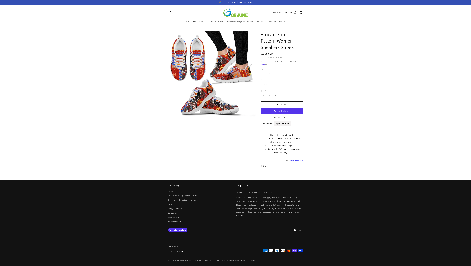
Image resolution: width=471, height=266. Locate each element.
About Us (171, 191)
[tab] (282, 123)
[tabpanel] (282, 142)
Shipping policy (234, 260)
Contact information (248, 260)
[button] (170, 12)
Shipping (264, 57)
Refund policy (197, 260)
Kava (301, 160)
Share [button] (265, 166)
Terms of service (174, 221)
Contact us (172, 213)
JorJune (175, 260)
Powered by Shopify (184, 260)
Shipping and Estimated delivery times (183, 200)
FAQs (170, 204)
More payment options (281, 117)
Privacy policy (209, 260)
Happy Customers (175, 208)
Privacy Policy (173, 217)
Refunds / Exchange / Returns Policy (182, 196)
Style (262, 69)
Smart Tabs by (295, 160)
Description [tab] (267, 124)
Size (262, 80)
